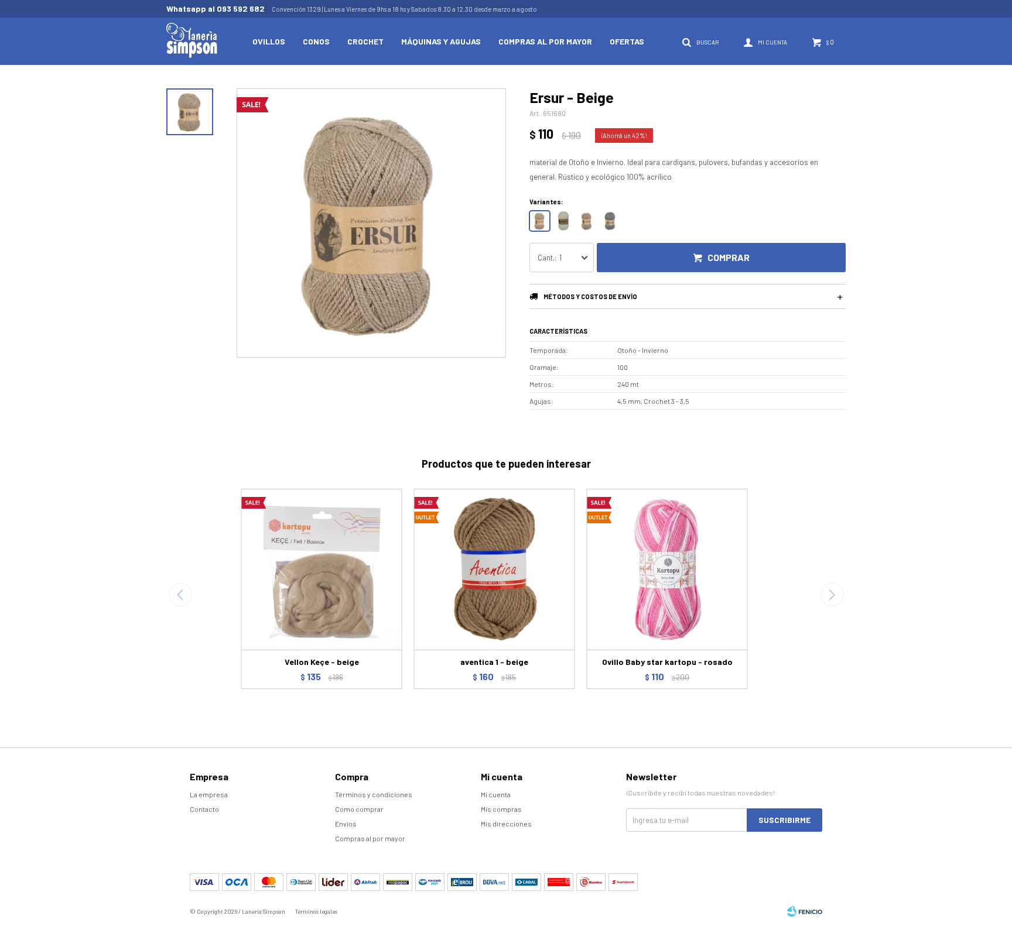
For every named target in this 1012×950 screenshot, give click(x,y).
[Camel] (586, 221)
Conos (316, 41)
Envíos (346, 823)
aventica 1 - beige (494, 662)
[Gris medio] (610, 221)
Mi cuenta (496, 794)
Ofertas (627, 41)
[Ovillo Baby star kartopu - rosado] (667, 569)
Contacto (204, 809)
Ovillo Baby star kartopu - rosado (667, 662)
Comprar (728, 257)
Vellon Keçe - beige (322, 662)
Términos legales (316, 911)
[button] (832, 595)
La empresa (209, 794)
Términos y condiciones (373, 794)
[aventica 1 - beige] (494, 569)
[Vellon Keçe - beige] (321, 569)
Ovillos (268, 41)
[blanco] (563, 221)
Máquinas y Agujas (441, 41)
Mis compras (501, 809)
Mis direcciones (506, 823)
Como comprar (359, 809)
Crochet (365, 41)
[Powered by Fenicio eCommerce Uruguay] (804, 911)
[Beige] (539, 221)
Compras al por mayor (545, 41)
